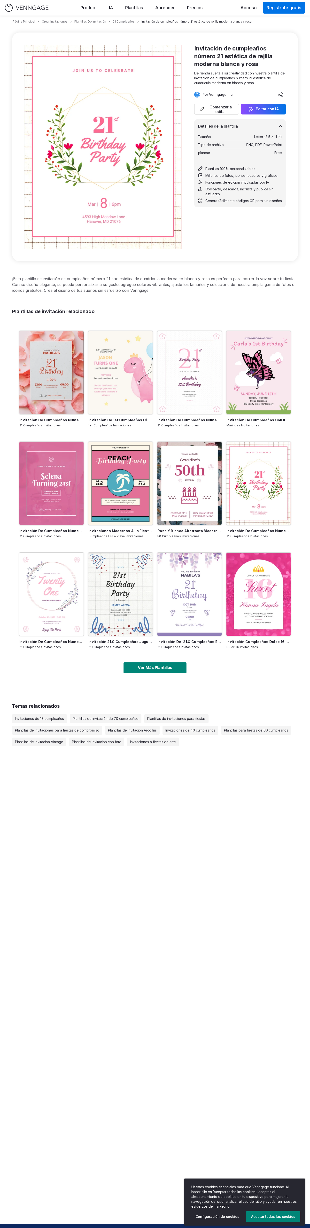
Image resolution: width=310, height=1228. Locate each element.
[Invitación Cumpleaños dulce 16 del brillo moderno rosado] (258, 594)
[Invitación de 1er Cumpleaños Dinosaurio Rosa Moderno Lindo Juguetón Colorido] (120, 372)
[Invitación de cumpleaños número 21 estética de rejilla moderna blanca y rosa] (258, 483)
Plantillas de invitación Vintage (39, 742)
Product (88, 7)
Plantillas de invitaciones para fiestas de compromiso (57, 730)
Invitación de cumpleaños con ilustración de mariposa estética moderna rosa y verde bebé (258, 420)
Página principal (24, 21)
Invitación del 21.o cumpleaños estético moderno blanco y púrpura (189, 642)
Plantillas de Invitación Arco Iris (132, 730)
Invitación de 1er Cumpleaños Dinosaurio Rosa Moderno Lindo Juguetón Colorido (120, 420)
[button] (216, 109)
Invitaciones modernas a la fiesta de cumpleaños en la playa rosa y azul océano (120, 531)
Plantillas (134, 7)
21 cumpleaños (124, 21)
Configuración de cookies (217, 1216)
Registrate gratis (284, 7)
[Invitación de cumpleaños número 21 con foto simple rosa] (51, 372)
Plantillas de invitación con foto (96, 742)
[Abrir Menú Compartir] (280, 94)
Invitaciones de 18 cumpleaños (39, 718)
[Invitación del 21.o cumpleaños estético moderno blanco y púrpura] (189, 594)
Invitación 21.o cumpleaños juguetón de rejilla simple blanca (120, 642)
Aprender (165, 7)
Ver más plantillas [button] (155, 667)
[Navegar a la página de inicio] (26, 8)
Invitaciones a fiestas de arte (153, 742)
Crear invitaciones (55, 21)
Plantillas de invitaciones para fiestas (176, 718)
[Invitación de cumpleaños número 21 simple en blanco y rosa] (189, 372)
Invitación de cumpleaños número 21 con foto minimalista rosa (51, 531)
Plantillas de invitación (90, 21)
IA (111, 7)
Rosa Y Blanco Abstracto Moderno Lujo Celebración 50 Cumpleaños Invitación (189, 531)
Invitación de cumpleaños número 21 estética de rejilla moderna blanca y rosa (258, 531)
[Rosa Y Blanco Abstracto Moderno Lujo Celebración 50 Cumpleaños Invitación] (189, 483)
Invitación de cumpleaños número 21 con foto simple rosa (51, 420)
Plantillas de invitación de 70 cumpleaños (106, 718)
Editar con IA (267, 109)
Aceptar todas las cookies (273, 1216)
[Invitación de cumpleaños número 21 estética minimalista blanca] (51, 594)
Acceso (248, 7)
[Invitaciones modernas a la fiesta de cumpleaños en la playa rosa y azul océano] (120, 483)
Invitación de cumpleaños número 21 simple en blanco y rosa (189, 420)
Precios (195, 7)
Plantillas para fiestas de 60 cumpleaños (256, 730)
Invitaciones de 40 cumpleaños (190, 730)
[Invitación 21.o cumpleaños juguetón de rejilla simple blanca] (120, 594)
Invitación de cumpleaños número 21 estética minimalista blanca (51, 642)
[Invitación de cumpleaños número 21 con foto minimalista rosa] (51, 483)
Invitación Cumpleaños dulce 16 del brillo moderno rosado (258, 642)
